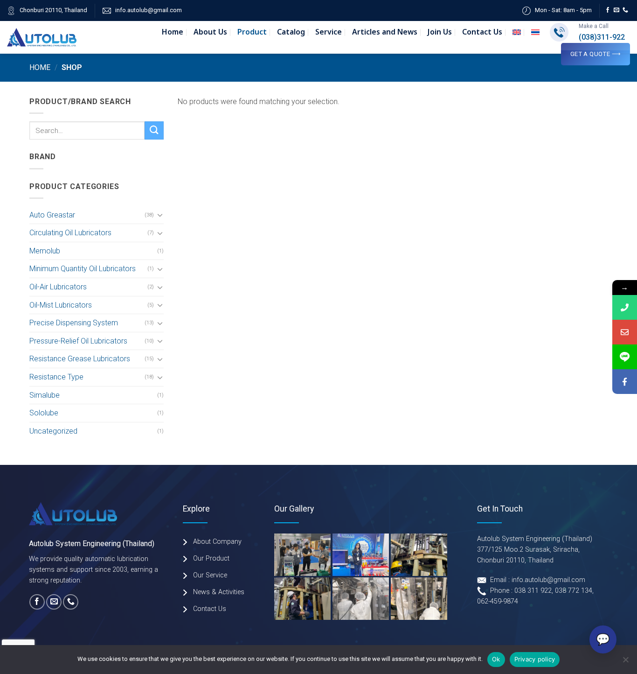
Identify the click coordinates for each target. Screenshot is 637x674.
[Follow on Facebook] (607, 10)
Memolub (44, 250)
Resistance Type (56, 376)
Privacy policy (534, 659)
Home (172, 32)
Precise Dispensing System (73, 322)
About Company (217, 542)
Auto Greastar (52, 215)
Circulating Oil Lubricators (70, 232)
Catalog (291, 32)
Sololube (43, 412)
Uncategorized (53, 431)
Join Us (440, 32)
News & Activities (218, 592)
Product (252, 32)
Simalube (44, 395)
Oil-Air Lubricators (58, 286)
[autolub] (41, 37)
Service (328, 32)
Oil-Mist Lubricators (60, 305)
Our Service (210, 575)
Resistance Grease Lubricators (79, 358)
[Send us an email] (616, 10)
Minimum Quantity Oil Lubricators (82, 268)
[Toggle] (160, 214)
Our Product (211, 558)
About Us (210, 32)
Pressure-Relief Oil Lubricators (78, 341)
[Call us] (625, 10)
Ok (496, 659)
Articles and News (384, 32)
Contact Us (482, 32)
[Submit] (154, 130)
